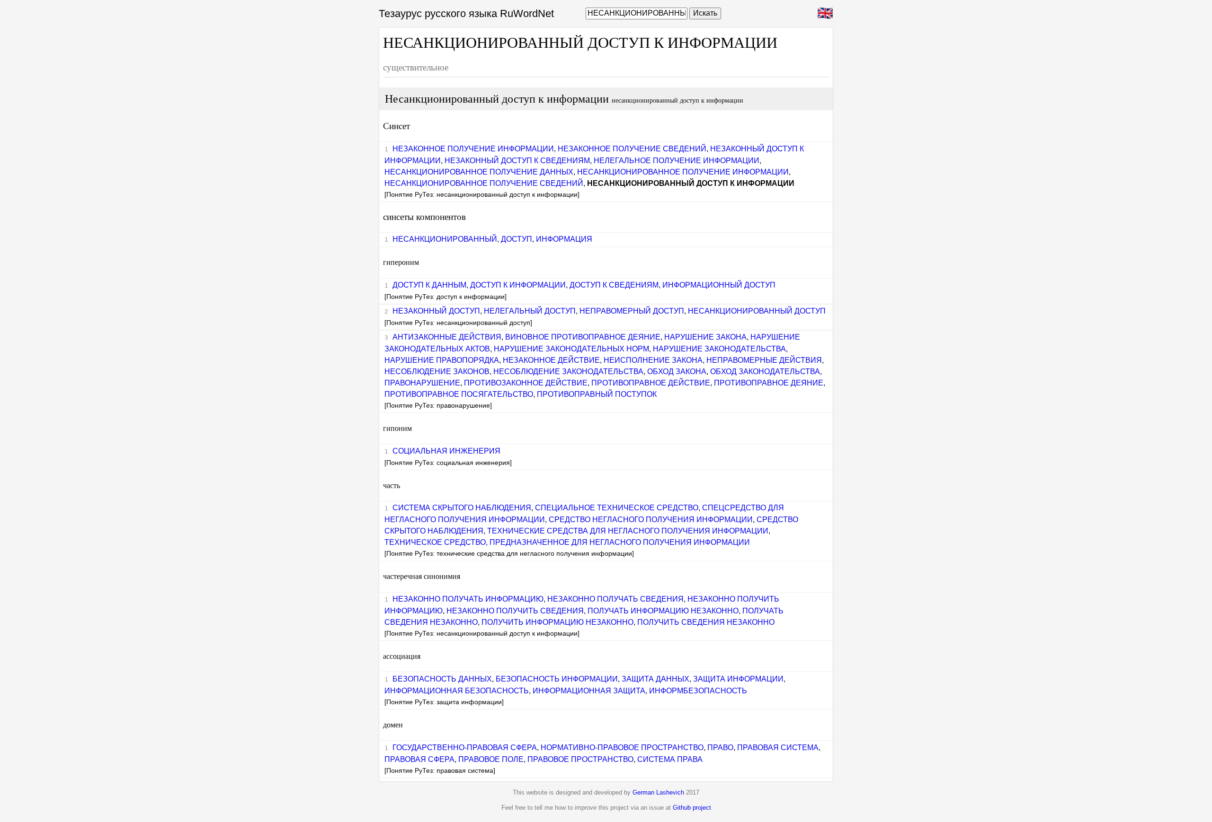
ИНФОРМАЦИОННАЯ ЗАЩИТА (589, 691)
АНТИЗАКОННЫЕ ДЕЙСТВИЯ (446, 337)
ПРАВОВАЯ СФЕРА (419, 759)
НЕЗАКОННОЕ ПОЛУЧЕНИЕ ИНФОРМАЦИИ (473, 149)
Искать (705, 13)
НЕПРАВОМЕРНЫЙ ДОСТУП (631, 311)
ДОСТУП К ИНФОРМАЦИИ (518, 285)
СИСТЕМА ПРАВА (670, 759)
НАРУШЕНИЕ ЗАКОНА (705, 337)
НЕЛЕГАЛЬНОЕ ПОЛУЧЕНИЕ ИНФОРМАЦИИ (676, 161)
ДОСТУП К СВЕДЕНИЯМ (614, 285)
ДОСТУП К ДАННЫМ (429, 285)
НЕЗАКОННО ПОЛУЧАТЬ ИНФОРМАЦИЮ (468, 599)
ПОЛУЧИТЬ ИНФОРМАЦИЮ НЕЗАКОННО (557, 622)
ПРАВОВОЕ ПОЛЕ (491, 759)
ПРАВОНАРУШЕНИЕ (422, 383)
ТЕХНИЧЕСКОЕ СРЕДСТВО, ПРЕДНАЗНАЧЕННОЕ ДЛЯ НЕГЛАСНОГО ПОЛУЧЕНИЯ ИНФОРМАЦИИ (567, 542)
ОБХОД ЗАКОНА (676, 371)
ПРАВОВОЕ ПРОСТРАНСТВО (580, 759)
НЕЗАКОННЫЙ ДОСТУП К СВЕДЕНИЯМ (517, 161)
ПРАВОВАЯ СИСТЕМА (778, 747)
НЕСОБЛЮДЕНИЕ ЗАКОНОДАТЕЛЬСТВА (568, 371)
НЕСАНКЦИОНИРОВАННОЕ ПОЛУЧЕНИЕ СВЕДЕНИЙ (483, 183)
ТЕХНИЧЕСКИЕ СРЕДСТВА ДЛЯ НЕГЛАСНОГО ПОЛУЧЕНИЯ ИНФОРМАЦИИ (627, 531)
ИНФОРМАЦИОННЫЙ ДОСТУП (718, 285)
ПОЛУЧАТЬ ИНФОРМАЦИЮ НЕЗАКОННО (663, 611)
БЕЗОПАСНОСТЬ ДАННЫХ (442, 679)
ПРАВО (720, 747)
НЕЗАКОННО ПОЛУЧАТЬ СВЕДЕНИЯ (615, 599)
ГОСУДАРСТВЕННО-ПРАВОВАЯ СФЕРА (464, 747)
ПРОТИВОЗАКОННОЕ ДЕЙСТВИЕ (526, 383)
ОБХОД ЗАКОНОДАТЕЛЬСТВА (765, 371)
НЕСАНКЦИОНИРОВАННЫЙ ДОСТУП (757, 311)
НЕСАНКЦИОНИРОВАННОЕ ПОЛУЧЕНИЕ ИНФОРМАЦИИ (683, 172)
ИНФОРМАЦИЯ (564, 239)
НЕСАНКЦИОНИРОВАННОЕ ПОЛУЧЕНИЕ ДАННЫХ (478, 172)
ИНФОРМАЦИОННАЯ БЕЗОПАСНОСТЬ (456, 691)
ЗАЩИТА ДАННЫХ (655, 679)
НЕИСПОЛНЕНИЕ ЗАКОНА (653, 360)
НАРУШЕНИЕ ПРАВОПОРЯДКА (441, 360)
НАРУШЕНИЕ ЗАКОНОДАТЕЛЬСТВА (719, 349)
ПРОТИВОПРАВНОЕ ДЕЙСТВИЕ (650, 383)
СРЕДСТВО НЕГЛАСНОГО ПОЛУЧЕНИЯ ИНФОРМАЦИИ (651, 520)
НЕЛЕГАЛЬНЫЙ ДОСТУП (530, 311)
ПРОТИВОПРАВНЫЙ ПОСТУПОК (597, 394)
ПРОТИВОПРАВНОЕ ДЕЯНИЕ (768, 383)
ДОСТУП (516, 239)
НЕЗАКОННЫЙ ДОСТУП (436, 311)
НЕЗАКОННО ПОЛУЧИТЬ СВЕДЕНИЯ (515, 611)
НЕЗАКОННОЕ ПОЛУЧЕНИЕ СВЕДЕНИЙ (632, 149)
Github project (692, 807)
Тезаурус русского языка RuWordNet (466, 13)
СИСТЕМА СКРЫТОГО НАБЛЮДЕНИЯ (461, 508)
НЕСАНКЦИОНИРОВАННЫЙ (444, 239)
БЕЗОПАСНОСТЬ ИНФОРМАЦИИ (557, 679)
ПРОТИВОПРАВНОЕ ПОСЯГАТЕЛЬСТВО (458, 394)
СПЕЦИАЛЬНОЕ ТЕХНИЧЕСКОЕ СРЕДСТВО (616, 508)
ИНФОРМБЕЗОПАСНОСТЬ (698, 691)
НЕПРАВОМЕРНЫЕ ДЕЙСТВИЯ (764, 360)
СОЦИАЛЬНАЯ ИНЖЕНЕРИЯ (446, 451)
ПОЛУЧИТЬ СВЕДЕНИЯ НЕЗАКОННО (706, 622)
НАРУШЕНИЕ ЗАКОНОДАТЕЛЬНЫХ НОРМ (571, 349)
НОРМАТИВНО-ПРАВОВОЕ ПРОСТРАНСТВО (622, 747)
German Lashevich (658, 792)
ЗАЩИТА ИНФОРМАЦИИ (738, 679)
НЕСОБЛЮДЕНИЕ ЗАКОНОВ (437, 371)
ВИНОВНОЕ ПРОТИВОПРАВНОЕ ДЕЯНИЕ (582, 337)
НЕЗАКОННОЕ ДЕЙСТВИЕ (551, 360)
